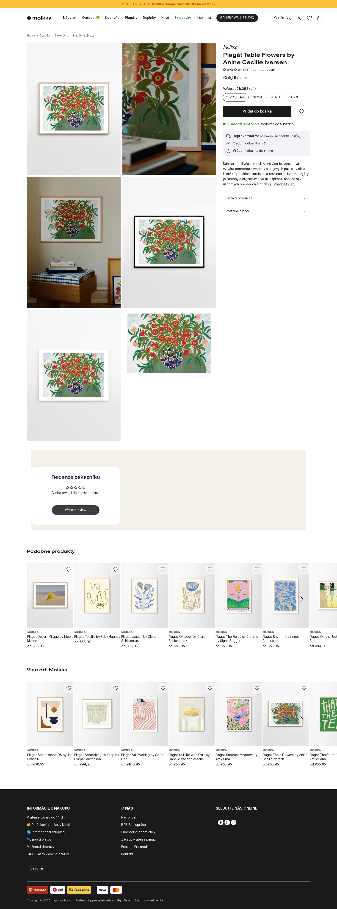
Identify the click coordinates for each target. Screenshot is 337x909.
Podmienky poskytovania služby (98, 900)
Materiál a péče (238, 211)
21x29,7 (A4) (235, 97)
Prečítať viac (284, 184)
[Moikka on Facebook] (220, 822)
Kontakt (127, 854)
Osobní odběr (244, 143)
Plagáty (131, 18)
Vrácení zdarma (245, 150)
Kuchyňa (112, 18)
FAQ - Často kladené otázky (48, 854)
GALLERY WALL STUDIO (237, 18)
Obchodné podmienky (138, 832)
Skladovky (182, 18)
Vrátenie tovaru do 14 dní (46, 817)
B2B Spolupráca (133, 825)
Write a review (75, 510)
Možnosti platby (39, 839)
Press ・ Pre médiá (135, 847)
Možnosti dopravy (40, 847)
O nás (279, 18)
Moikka (230, 46)
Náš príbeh (129, 817)
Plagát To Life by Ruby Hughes (97, 636)
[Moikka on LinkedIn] (239, 822)
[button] (231, 69)
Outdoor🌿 (91, 18)
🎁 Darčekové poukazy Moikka (49, 825)
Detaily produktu (239, 198)
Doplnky (149, 18)
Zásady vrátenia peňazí (138, 839)
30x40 (258, 97)
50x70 (294, 97)
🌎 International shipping (46, 832)
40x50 (276, 97)
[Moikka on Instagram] (233, 822)
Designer (36, 868)
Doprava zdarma (246, 136)
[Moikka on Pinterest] (226, 822)
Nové (165, 18)
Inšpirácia (203, 18)
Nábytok (70, 18)
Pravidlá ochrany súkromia (143, 900)
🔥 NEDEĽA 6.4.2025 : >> (168, 4)
